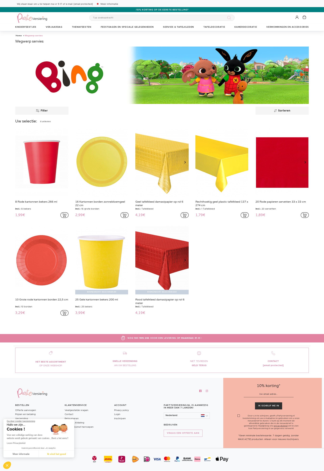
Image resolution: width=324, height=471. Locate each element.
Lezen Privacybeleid (16, 443)
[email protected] (83, 4)
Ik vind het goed (56, 454)
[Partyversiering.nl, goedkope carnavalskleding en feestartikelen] (32, 16)
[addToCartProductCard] (64, 215)
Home (18, 36)
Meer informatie (109, 4)
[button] (297, 17)
